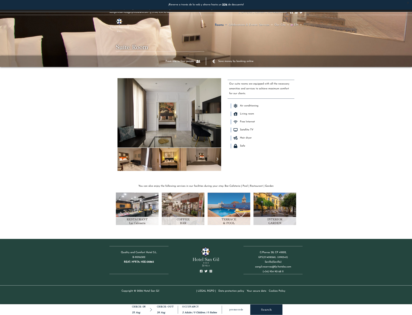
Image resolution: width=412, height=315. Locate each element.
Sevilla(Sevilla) (273, 262)
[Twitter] (301, 12)
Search (266, 310)
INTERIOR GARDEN (274, 221)
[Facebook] (291, 12)
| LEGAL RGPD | (206, 291)
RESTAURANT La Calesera (137, 221)
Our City (280, 25)
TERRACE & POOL (229, 221)
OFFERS (246, 12)
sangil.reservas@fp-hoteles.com (128, 12)
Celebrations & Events (243, 25)
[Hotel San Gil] (119, 25)
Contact (260, 12)
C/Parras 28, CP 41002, (273, 252)
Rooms (219, 25)
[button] (225, 25)
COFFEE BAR (183, 221)
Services (264, 25)
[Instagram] (296, 12)
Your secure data (256, 291)
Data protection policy (231, 291)
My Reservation (277, 12)
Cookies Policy (277, 291)
